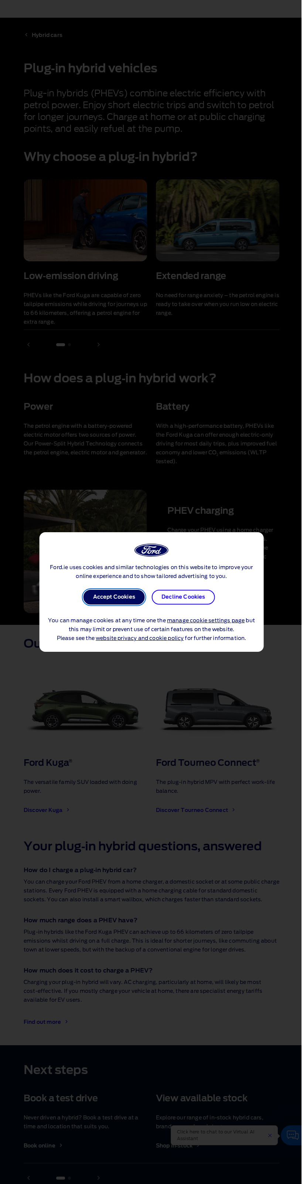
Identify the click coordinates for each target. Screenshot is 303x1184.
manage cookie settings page (206, 620)
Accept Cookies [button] (114, 597)
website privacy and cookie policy (140, 638)
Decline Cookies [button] (183, 597)
